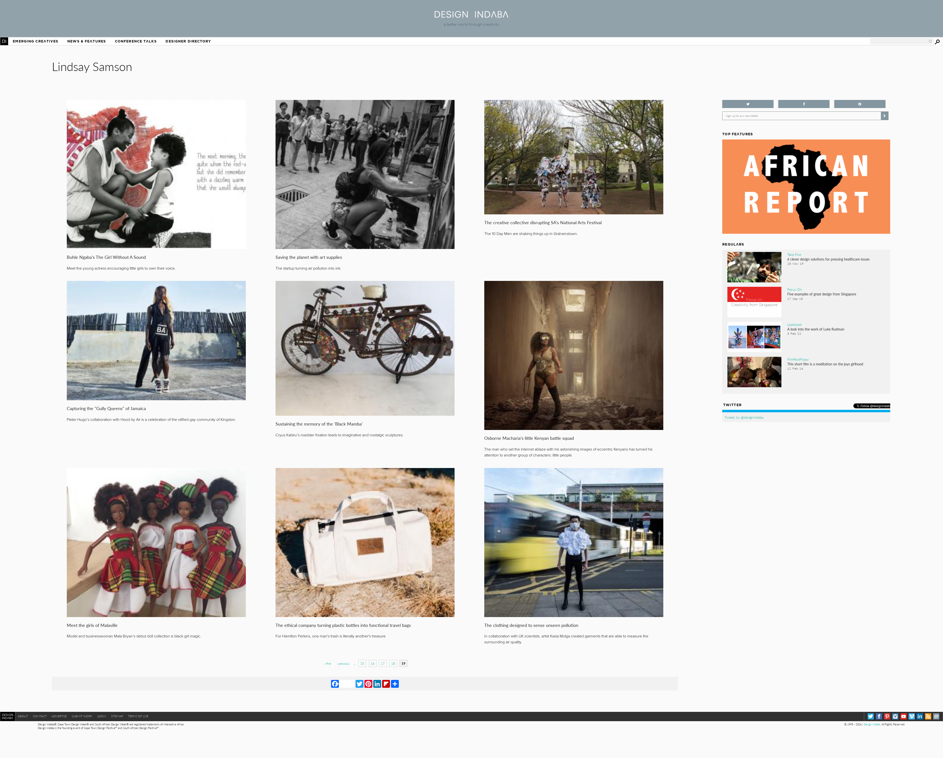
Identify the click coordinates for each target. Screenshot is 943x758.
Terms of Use (138, 716)
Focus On (794, 289)
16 (372, 663)
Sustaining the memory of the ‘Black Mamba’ (319, 424)
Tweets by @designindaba (744, 417)
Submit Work (82, 716)
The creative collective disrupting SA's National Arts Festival (543, 222)
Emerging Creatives (35, 41)
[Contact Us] (936, 716)
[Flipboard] (386, 683)
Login (101, 716)
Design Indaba (872, 724)
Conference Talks (136, 41)
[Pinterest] (368, 683)
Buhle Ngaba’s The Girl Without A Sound (106, 257)
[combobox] (901, 41)
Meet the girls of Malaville (92, 625)
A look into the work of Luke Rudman (815, 329)
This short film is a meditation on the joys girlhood (825, 363)
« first (327, 664)
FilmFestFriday (798, 359)
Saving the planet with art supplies (309, 257)
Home (4, 41)
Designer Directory (188, 41)
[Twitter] (359, 683)
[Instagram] (895, 716)
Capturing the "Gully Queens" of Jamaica (106, 408)
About (23, 716)
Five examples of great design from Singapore (821, 293)
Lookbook (794, 324)
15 (362, 663)
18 (393, 663)
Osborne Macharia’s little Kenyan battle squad (529, 438)
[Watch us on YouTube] (904, 716)
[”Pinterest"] (860, 104)
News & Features (86, 41)
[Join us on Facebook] (804, 104)
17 (383, 663)
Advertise (59, 716)
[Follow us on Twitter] (748, 104)
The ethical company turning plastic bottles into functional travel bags (343, 625)
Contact (40, 716)
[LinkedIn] (377, 683)
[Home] (471, 16)
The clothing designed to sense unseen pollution (531, 625)
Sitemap (117, 716)
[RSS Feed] (928, 716)
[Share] (395, 683)
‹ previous (343, 664)
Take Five (794, 254)
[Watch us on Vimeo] (912, 716)
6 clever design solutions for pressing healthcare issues (828, 259)
